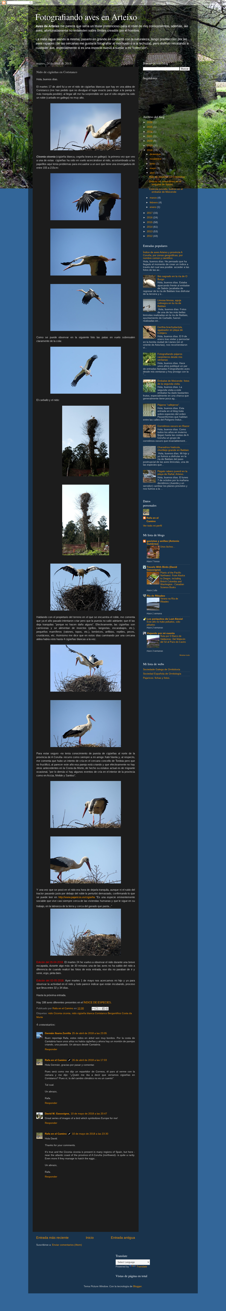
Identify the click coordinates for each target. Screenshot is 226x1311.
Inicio (90, 1237)
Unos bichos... (167, 546)
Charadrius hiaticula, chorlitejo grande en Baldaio (173, 448)
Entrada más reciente (52, 1237)
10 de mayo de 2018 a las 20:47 (89, 1113)
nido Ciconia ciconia (59, 1013)
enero (153, 207)
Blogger (137, 1286)
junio (153, 163)
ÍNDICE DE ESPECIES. (98, 1002)
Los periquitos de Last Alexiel (165, 619)
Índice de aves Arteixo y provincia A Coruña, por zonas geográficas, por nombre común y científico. (163, 255)
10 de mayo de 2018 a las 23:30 (90, 1133)
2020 (150, 141)
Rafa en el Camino (56, 1060)
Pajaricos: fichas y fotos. (156, 678)
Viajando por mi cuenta (161, 633)
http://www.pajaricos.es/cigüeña (76, 897)
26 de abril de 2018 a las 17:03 (89, 1060)
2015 (150, 222)
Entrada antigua (123, 1237)
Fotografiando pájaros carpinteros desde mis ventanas (169, 357)
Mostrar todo (185, 655)
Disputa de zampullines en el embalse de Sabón (165, 183)
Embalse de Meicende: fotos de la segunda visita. (173, 382)
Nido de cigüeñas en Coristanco (167, 177)
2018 (150, 150)
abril (152, 172)
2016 (150, 217)
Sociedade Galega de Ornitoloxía (161, 669)
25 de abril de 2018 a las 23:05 (89, 1033)
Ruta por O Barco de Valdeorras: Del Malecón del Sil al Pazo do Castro (173, 639)
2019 (150, 145)
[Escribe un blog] (97, 1008)
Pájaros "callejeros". (168, 405)
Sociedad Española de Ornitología (162, 673)
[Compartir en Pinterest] (107, 1008)
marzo (153, 197)
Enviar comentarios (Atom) (67, 1245)
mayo (153, 168)
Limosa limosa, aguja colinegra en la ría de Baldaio (169, 303)
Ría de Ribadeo (156, 595)
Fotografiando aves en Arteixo (86, 16)
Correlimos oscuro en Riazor (173, 426)
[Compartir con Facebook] (103, 1008)
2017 (150, 213)
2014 (150, 227)
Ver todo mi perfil (152, 525)
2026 (150, 122)
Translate (142, 1266)
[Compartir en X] (100, 1008)
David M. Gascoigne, (57, 1113)
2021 (150, 136)
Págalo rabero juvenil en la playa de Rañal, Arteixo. (172, 472)
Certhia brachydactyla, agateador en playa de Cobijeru (170, 330)
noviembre (156, 159)
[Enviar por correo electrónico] (93, 1008)
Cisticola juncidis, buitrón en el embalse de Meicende (166, 190)
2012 (150, 236)
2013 (150, 231)
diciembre (155, 154)
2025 (150, 127)
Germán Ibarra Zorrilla (58, 1033)
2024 (150, 131)
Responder (51, 1049)
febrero (154, 202)
